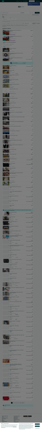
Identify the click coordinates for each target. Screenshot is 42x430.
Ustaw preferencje (37, 428)
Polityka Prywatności (3, 427)
